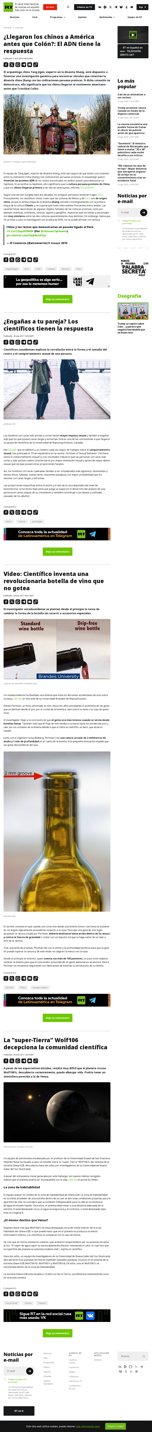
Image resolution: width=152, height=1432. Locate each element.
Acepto (131, 222)
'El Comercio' (87, 187)
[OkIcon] (126, 7)
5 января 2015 (58, 243)
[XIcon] (110, 7)
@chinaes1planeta (54, 231)
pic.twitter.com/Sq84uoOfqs (26, 235)
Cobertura (74, 1376)
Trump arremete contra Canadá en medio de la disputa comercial (132, 111)
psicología (37, 521)
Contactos (74, 1367)
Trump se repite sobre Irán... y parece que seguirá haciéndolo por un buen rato (131, 328)
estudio (12, 450)
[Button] (68, 7)
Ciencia (21, 521)
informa (17, 698)
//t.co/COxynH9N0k (20, 231)
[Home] (8, 7)
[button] (133, 35)
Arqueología (12, 268)
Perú (87, 198)
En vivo (50, 7)
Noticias (14, 17)
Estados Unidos (40, 987)
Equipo (72, 1371)
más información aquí (88, 1426)
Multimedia (105, 17)
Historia (65, 268)
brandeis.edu (10, 916)
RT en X (19, 1411)
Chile (38, 268)
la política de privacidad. (131, 222)
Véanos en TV (84, 7)
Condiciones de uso (75, 1387)
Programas (56, 17)
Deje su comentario (57, 299)
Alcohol (9, 987)
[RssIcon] (131, 1371)
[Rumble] (105, 7)
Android (98, 1359)
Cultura (51, 268)
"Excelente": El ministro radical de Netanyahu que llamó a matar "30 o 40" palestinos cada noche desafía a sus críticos (133, 149)
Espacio (42, 1303)
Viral (34, 17)
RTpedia (47, 1376)
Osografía (129, 296)
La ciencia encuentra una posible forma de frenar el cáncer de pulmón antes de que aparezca (132, 128)
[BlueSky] (121, 7)
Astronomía (11, 1303)
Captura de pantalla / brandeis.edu (20, 683)
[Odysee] (130, 1366)
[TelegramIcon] (115, 7)
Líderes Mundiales (48, 1382)
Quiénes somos (73, 1361)
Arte (27, 268)
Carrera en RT (75, 1381)
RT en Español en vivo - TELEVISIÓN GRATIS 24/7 (131, 51)
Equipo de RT (135, 17)
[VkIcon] (99, 7)
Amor (8, 521)
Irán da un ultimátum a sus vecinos (131, 96)
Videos (46, 1367)
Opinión (82, 17)
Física (23, 987)
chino (100, 195)
